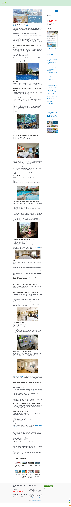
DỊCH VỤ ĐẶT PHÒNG (4, 4)
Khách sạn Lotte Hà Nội (51, 79)
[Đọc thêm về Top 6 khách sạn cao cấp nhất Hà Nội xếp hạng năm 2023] (31, 462)
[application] (42, 3)
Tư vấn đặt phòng (17, 25)
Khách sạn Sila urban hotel (51, 87)
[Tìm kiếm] (56, 11)
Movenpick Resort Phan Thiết (52, 96)
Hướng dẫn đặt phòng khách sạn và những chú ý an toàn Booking (24, 476)
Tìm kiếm (48, 9)
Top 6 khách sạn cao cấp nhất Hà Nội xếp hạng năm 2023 (30, 467)
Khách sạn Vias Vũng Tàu (51, 88)
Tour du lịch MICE (50, 101)
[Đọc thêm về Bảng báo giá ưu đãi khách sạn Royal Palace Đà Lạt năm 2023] (31, 471)
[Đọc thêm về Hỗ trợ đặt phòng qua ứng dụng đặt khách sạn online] (18, 462)
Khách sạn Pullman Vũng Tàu (52, 85)
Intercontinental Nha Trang (51, 57)
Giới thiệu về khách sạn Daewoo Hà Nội (18, 475)
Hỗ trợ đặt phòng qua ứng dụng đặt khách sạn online (18, 466)
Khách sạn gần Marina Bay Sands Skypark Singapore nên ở (37, 467)
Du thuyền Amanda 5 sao (51, 54)
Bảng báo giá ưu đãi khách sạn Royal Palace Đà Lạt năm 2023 (30, 476)
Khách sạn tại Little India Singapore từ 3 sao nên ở (24, 466)
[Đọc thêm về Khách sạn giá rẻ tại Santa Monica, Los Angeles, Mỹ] (37, 471)
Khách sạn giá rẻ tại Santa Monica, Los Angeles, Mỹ (37, 475)
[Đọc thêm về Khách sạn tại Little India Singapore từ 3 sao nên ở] (24, 462)
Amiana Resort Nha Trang (51, 48)
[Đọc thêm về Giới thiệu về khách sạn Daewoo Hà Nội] (18, 471)
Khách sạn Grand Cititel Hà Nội (52, 67)
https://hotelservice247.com (37, 500)
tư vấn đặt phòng (37, 247)
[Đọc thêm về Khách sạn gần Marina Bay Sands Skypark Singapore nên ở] (37, 462)
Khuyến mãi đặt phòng (50, 93)
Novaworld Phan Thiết (50, 98)
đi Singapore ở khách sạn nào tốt (20, 376)
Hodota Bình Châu (50, 56)
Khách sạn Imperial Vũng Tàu (52, 72)
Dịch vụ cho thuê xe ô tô (51, 52)
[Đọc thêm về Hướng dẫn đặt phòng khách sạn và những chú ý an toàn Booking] (24, 471)
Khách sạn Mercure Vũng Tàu (52, 83)
